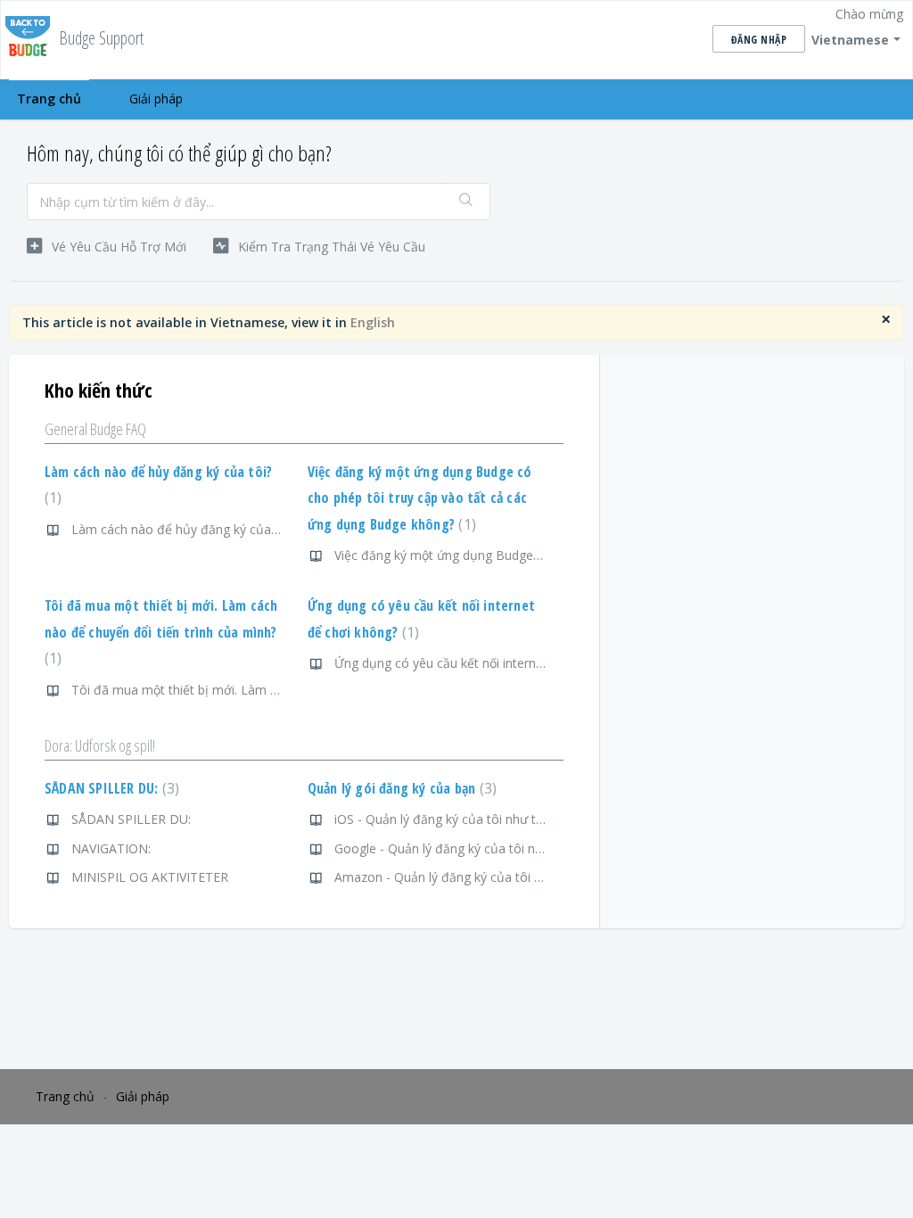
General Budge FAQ (95, 429)
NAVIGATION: (111, 848)
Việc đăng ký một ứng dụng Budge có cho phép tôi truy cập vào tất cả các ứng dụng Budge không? (420, 498)
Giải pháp (156, 98)
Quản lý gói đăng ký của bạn (400, 788)
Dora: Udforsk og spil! (100, 745)
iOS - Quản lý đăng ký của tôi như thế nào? (457, 819)
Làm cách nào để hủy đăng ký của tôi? (183, 529)
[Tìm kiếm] (466, 201)
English (372, 322)
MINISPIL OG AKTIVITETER (149, 876)
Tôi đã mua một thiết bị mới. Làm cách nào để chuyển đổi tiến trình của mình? (161, 632)
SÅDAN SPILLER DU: (110, 788)
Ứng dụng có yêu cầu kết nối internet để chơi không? (486, 662)
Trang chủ (49, 98)
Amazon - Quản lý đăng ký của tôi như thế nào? (472, 876)
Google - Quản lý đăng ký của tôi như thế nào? (469, 848)
